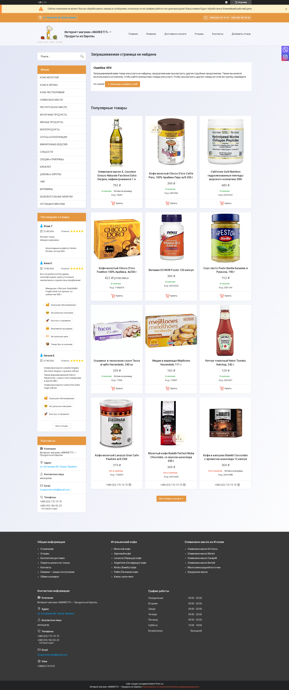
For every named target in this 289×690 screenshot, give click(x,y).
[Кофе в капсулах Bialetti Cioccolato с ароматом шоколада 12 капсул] (225, 423)
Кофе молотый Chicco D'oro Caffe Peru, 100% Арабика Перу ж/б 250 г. (171, 175)
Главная (133, 34)
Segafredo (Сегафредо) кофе (130, 562)
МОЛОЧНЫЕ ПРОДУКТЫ (53, 114)
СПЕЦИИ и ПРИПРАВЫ (52, 159)
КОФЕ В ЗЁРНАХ (49, 85)
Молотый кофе (122, 549)
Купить (119, 203)
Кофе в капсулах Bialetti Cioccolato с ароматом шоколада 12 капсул (225, 457)
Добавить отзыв (241, 34)
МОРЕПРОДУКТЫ (50, 129)
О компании (47, 549)
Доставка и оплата (175, 34)
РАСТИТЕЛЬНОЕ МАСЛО (53, 107)
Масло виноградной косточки (204, 567)
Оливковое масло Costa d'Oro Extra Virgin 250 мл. (62, 386)
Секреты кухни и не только (55, 562)
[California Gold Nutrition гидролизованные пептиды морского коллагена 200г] (225, 141)
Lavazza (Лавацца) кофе (127, 558)
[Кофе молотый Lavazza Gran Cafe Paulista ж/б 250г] (117, 423)
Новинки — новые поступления (57, 572)
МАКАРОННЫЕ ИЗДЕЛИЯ (53, 144)
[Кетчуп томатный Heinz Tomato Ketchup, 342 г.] (225, 330)
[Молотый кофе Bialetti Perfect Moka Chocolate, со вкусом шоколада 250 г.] (171, 423)
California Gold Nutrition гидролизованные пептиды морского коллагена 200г (225, 175)
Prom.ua (159, 684)
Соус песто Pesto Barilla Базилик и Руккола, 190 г (225, 270)
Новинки (151, 34)
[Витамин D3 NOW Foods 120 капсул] (171, 238)
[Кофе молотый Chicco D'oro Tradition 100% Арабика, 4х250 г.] (117, 238)
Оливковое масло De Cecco (203, 549)
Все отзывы (62, 426)
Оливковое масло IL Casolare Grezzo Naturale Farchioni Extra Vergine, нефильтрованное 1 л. (116, 175)
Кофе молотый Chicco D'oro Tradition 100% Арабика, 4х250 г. (117, 270)
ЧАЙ (42, 181)
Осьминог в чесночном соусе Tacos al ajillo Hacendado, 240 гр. (117, 362)
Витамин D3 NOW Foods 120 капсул (171, 270)
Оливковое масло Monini (201, 553)
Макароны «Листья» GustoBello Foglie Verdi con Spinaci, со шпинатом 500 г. (62, 291)
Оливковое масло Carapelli (202, 558)
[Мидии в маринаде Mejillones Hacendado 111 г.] (171, 330)
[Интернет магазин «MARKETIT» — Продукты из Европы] (49, 34)
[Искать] (82, 56)
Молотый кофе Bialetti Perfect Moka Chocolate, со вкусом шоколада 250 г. (171, 457)
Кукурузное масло (198, 572)
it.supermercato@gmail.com (55, 489)
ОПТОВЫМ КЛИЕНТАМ (52, 204)
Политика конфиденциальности (184, 687)
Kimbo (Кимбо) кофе (125, 567)
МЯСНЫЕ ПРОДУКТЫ (51, 122)
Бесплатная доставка (52, 558)
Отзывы (199, 34)
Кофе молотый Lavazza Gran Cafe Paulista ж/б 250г (117, 457)
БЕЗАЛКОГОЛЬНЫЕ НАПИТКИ (56, 196)
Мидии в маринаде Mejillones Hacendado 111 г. (171, 362)
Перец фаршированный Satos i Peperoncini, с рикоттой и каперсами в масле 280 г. (62, 378)
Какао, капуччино (123, 576)
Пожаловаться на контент (154, 687)
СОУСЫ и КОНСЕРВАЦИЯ (53, 137)
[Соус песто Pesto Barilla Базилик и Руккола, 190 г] (225, 238)
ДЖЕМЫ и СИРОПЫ (50, 174)
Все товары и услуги (170, 498)
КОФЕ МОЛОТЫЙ (49, 77)
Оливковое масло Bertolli (201, 562)
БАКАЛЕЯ (45, 166)
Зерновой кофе (122, 553)
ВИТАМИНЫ (46, 189)
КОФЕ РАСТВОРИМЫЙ (52, 92)
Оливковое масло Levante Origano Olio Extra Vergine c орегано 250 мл (61, 369)
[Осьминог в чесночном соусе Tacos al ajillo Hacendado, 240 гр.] (117, 330)
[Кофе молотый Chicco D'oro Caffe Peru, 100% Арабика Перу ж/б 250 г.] (171, 141)
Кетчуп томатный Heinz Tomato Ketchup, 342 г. (225, 362)
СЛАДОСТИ (46, 152)
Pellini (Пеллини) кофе (126, 572)
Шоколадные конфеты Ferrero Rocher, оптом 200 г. (61, 249)
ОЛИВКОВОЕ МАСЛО (51, 99)
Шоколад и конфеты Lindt (123, 84)
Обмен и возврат (49, 576)
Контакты (217, 34)
